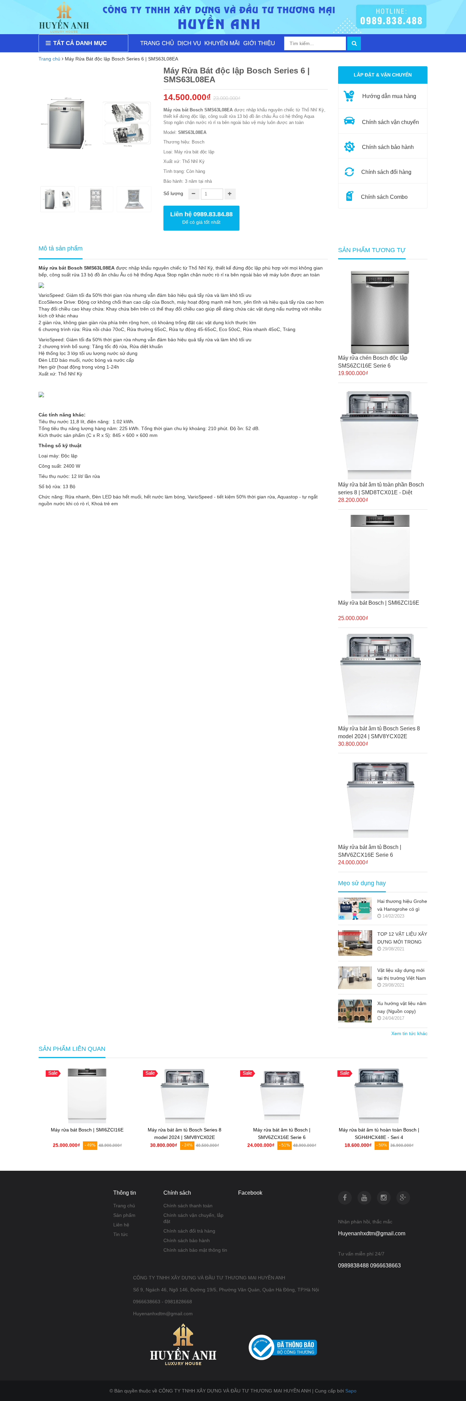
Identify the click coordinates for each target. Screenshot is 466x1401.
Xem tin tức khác (409, 1033)
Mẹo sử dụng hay (362, 883)
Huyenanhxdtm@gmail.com (371, 1233)
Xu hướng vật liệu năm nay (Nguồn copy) (401, 1007)
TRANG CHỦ (157, 43)
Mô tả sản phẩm (61, 248)
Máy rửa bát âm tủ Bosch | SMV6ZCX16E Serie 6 (369, 851)
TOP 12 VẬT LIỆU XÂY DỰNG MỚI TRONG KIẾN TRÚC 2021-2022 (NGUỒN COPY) (402, 938)
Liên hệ (121, 1224)
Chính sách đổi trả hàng (189, 1231)
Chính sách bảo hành (186, 1240)
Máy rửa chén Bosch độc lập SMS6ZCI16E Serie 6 (372, 362)
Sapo (350, 1390)
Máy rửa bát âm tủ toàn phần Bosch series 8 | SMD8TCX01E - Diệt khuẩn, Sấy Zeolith (381, 489)
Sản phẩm (124, 1215)
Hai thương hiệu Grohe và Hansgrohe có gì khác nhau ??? (402, 905)
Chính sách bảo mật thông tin (195, 1250)
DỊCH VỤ (189, 43)
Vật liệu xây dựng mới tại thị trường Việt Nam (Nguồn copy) (401, 974)
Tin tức (120, 1234)
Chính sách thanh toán (188, 1205)
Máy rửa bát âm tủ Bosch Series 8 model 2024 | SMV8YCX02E (379, 732)
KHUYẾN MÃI (222, 43)
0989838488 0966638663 (369, 1265)
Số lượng (173, 193)
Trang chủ (49, 58)
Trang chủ (124, 1205)
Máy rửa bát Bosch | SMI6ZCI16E (378, 603)
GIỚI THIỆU (259, 43)
